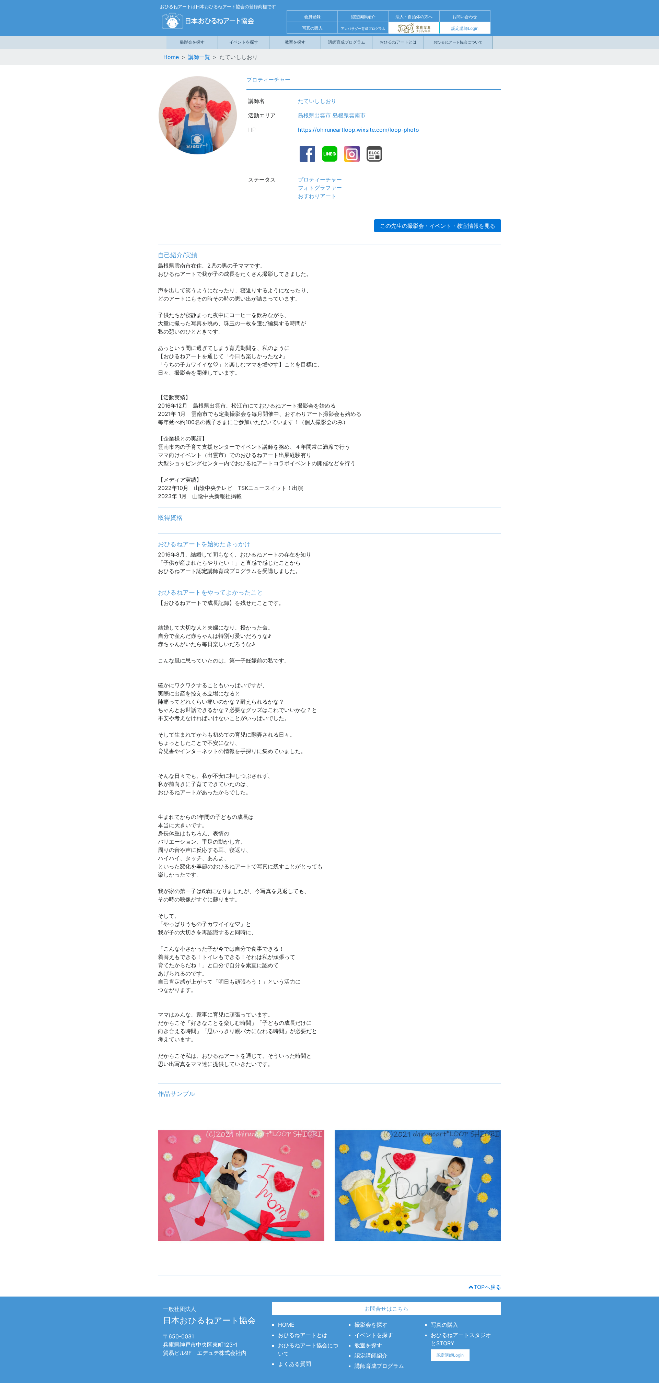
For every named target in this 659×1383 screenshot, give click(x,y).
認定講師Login (464, 28)
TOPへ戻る (487, 1287)
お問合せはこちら (386, 1308)
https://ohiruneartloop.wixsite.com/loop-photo (358, 129)
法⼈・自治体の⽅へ (413, 16)
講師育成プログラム (346, 42)
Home (171, 57)
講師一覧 (199, 57)
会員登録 (312, 16)
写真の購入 (312, 28)
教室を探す (295, 42)
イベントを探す (243, 42)
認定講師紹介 (363, 16)
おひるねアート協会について (458, 42)
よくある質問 (294, 1363)
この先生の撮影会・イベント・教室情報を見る (437, 225)
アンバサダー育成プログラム (363, 28)
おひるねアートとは (398, 42)
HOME (286, 1324)
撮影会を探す (192, 42)
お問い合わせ (464, 16)
